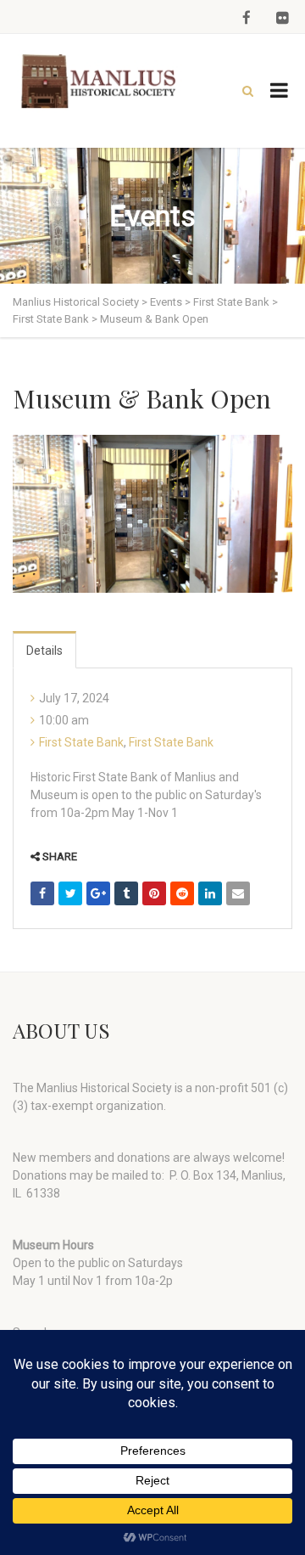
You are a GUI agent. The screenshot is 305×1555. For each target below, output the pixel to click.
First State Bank (81, 742)
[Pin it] (154, 893)
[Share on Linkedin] (210, 893)
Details (44, 650)
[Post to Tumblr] (126, 893)
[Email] (238, 893)
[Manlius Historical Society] (101, 81)
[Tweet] (70, 893)
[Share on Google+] (98, 893)
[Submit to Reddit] (182, 893)
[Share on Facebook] (42, 893)
